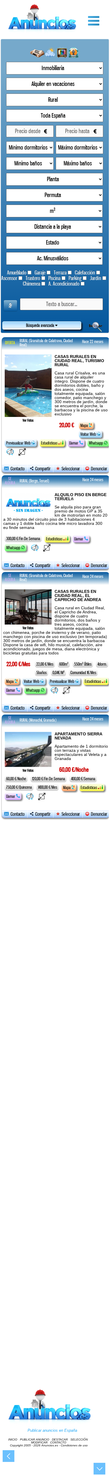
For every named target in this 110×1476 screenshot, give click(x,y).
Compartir (41, 469)
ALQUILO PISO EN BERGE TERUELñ (80, 496)
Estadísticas (49, 443)
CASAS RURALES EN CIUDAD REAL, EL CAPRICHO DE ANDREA (78, 595)
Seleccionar (71, 469)
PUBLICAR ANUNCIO (34, 1439)
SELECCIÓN (79, 1439)
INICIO (12, 1439)
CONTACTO (58, 1442)
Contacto (17, 469)
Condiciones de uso (74, 1445)
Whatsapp (96, 443)
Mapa (84, 425)
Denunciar (98, 469)
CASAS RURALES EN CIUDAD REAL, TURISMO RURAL (79, 360)
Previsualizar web (18, 443)
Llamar (74, 443)
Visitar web (88, 434)
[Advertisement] (55, 1097)
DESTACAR (60, 1439)
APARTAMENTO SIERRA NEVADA (78, 736)
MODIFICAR (39, 1442)
